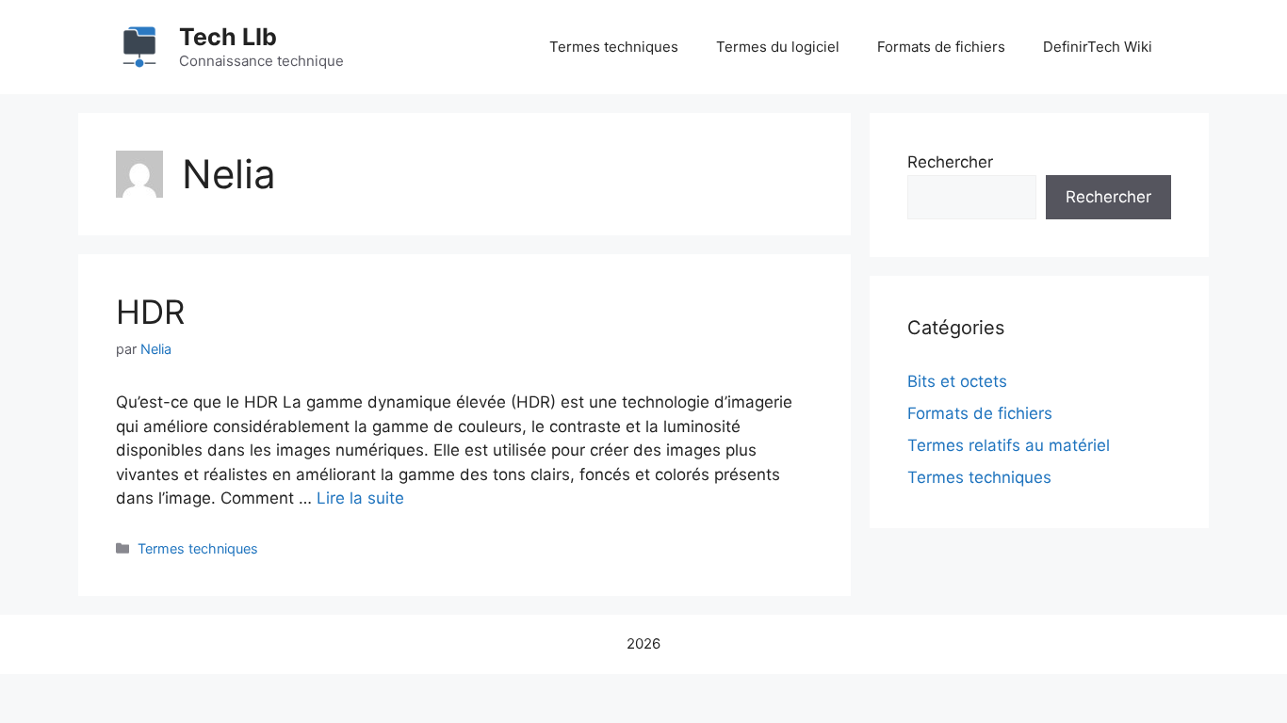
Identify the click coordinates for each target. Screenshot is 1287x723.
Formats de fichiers (941, 47)
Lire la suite (360, 498)
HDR (150, 311)
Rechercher (950, 162)
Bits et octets (957, 381)
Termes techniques (613, 47)
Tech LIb (228, 37)
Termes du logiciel (777, 47)
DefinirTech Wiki (1097, 47)
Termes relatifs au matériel (1008, 445)
